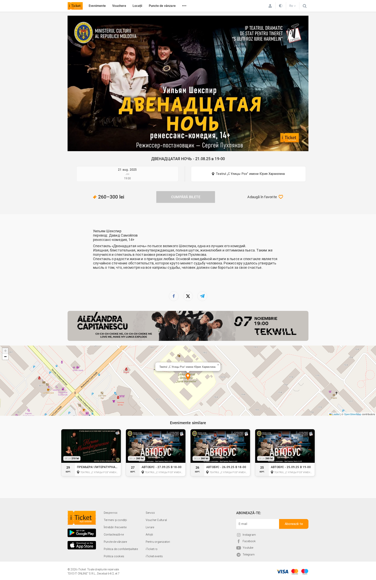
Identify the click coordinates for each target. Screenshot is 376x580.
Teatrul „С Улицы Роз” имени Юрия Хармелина (250, 174)
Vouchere (119, 6)
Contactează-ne (114, 534)
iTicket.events (154, 556)
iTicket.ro (151, 549)
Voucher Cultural (156, 520)
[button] (187, 377)
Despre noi (110, 512)
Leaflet (336, 414)
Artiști (149, 534)
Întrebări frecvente (115, 527)
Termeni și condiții (115, 520)
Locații (137, 6)
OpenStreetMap (353, 414)
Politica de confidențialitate (121, 549)
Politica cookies (114, 556)
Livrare (150, 527)
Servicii (150, 512)
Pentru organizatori (158, 541)
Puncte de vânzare (162, 6)
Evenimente (97, 6)
